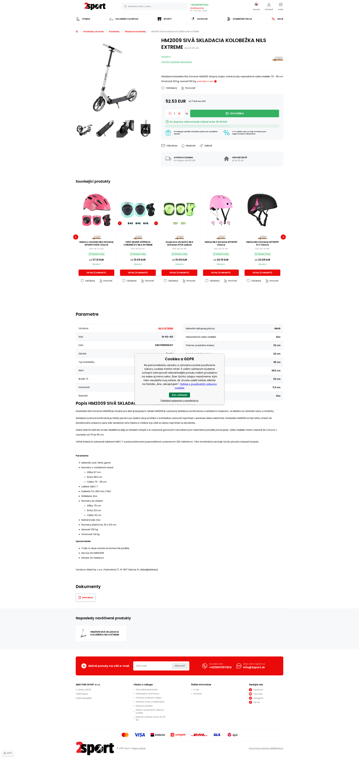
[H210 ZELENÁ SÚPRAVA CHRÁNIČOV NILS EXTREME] (138, 209)
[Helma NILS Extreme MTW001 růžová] (221, 209)
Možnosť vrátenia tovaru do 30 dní (150, 718)
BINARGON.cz (277, 748)
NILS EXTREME (165, 328)
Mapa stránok (139, 748)
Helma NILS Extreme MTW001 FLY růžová (262, 243)
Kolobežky (114, 31)
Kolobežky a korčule (93, 31)
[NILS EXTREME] (277, 59)
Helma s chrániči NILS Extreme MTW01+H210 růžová (96, 243)
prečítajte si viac (205, 81)
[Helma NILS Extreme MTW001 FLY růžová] (262, 209)
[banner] (95, 7)
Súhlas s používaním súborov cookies (150, 711)
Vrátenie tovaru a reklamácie (150, 701)
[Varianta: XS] (130, 223)
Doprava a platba (144, 705)
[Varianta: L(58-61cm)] (221, 223)
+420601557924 (199, 4)
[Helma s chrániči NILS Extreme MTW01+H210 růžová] (96, 209)
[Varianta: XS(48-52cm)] (228, 223)
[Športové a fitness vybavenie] (77, 31)
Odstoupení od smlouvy (147, 693)
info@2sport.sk (197, 8)
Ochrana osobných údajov (149, 697)
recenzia (197, 693)
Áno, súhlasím (179, 395)
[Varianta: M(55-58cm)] (213, 223)
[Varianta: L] (175, 223)
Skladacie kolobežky (135, 31)
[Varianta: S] (138, 223)
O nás (196, 689)
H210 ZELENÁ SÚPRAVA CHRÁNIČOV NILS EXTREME (138, 243)
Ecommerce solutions (259, 748)
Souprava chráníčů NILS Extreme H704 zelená (179, 243)
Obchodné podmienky (147, 689)
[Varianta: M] (145, 223)
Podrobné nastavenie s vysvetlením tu (179, 400)
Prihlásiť (180, 666)
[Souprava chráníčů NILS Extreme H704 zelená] (179, 209)
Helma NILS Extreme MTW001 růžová (221, 243)
